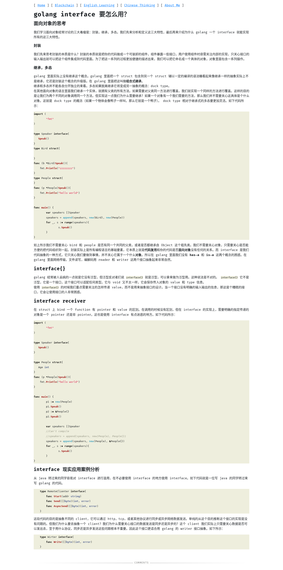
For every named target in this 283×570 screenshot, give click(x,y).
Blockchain (64, 5)
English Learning (99, 5)
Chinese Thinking (139, 5)
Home (41, 5)
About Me (172, 5)
